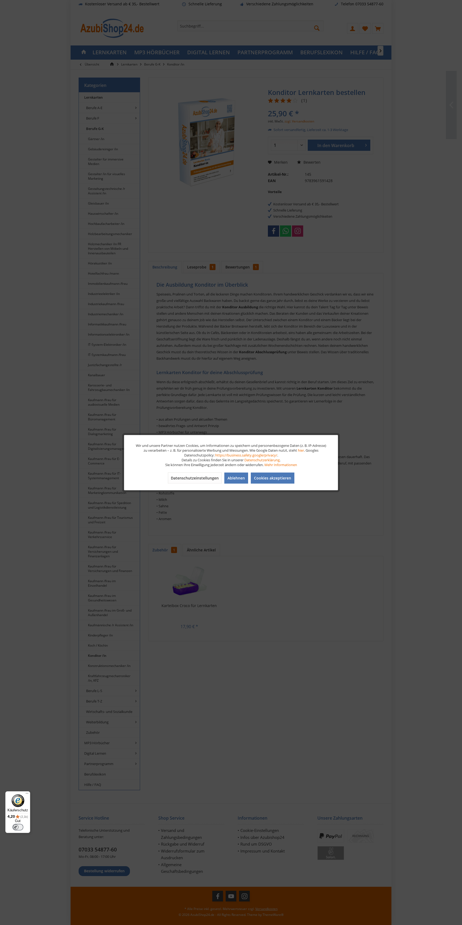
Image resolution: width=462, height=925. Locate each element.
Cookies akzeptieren (272, 477)
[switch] (18, 827)
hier (301, 450)
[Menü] (27, 794)
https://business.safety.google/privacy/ (246, 454)
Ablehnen (236, 477)
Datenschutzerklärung (262, 459)
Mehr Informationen (280, 464)
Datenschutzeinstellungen (195, 477)
